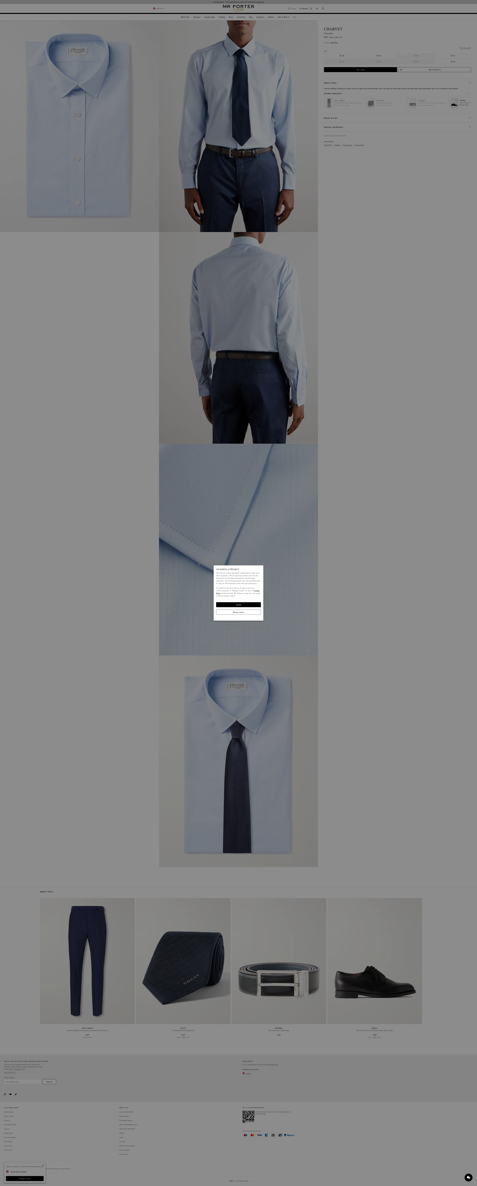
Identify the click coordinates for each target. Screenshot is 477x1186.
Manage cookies (238, 612)
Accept (238, 604)
